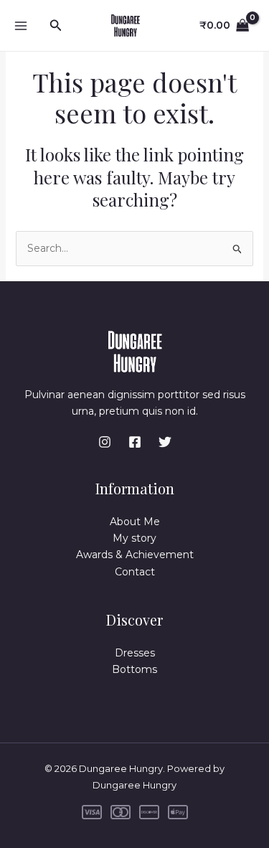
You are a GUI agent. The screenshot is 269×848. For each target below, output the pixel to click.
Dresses (135, 652)
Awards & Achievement (135, 554)
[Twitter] (165, 441)
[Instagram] (104, 441)
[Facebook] (134, 441)
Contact (135, 571)
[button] (55, 26)
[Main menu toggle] (20, 25)
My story (134, 538)
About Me (135, 521)
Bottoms (134, 669)
